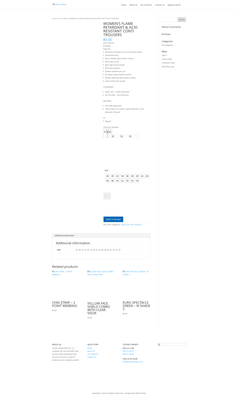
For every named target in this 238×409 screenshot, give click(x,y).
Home (123, 5)
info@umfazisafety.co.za (133, 362)
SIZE (106, 170)
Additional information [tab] (64, 235)
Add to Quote (113, 219)
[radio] (107, 176)
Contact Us (159, 5)
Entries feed (167, 59)
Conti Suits (125, 224)
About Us (133, 5)
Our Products (146, 5)
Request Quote (174, 5)
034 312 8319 (128, 351)
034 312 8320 (128, 354)
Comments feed (168, 63)
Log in (164, 55)
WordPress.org (168, 66)
